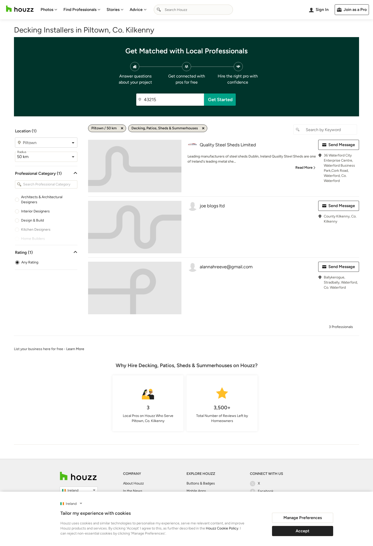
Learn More (75, 349)
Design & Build (32, 220)
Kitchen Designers (35, 229)
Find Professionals (79, 9)
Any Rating (29, 262)
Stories (113, 9)
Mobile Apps (196, 491)
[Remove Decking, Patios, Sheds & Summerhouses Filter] (203, 128)
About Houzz (133, 483)
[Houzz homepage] (20, 8)
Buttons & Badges (201, 483)
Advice (136, 9)
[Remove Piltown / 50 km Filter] (122, 128)
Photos (47, 9)
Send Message (341, 144)
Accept (302, 530)
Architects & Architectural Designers (41, 199)
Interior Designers (35, 211)
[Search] (159, 10)
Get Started (220, 99)
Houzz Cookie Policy (222, 528)
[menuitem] (49, 10)
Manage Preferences (302, 517)
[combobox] (193, 10)
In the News (132, 491)
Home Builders (33, 239)
